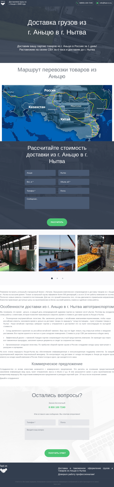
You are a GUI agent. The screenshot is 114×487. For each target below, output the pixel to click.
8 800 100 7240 (57, 407)
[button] (51, 278)
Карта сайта (57, 484)
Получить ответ (57, 453)
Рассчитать (57, 222)
